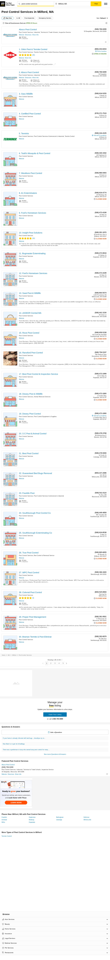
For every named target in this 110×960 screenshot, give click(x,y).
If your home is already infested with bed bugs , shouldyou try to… (24, 738)
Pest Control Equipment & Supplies (45, 416)
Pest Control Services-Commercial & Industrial (60, 52)
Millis (3, 822)
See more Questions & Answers (55, 754)
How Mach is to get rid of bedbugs (14, 744)
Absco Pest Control (28, 29)
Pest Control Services (26, 32)
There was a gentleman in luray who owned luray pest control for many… (26, 749)
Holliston (86, 817)
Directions (28, 34)
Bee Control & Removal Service (44, 555)
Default (103, 18)
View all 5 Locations (100, 135)
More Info (35, 34)
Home (3, 655)
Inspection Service (65, 32)
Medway (31, 820)
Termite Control (39, 52)
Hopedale (32, 822)
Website (21, 34)
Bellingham (60, 817)
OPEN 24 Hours (31, 23)
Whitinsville (87, 820)
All (19, 18)
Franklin (4, 817)
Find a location (101, 51)
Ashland (4, 820)
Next (66, 663)
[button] (105, 4)
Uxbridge (59, 820)
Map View (9, 18)
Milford (14, 655)
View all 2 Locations (100, 415)
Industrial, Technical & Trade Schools (46, 32)
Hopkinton (32, 817)
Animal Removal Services (42, 396)
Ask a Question (56, 732)
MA (9, 655)
